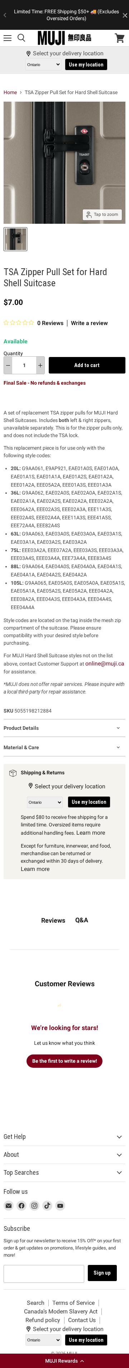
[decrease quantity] (8, 365)
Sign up (102, 1273)
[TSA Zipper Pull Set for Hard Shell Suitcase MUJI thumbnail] (15, 239)
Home (10, 92)
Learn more (90, 832)
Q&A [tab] (81, 920)
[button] (64, 1361)
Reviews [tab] (53, 920)
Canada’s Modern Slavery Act (60, 1311)
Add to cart (87, 365)
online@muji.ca (104, 663)
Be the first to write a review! (64, 1061)
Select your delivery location (68, 53)
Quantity (13, 353)
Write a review (89, 323)
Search (35, 1302)
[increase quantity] (40, 365)
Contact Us (82, 1320)
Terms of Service (73, 1302)
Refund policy (42, 1320)
